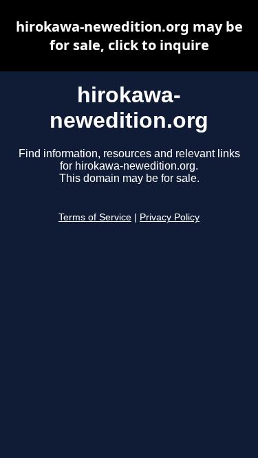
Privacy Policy (170, 217)
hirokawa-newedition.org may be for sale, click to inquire (129, 35)
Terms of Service (94, 217)
